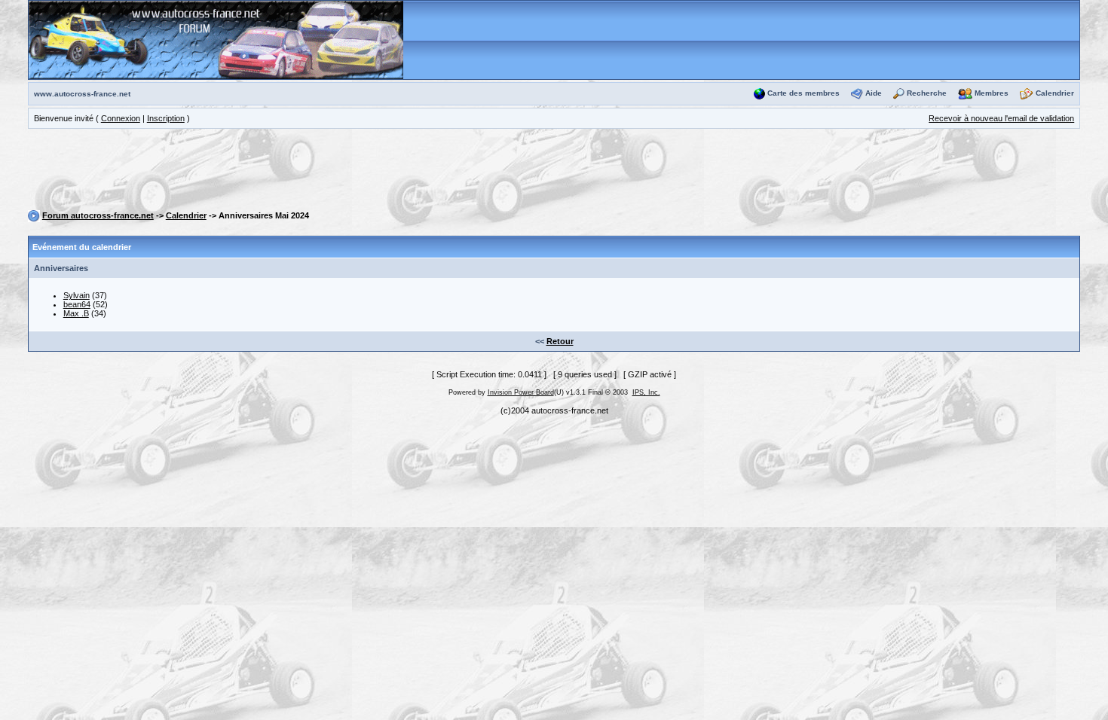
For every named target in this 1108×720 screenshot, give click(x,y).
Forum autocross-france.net (98, 215)
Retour (560, 341)
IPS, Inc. (646, 392)
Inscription (166, 118)
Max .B (76, 313)
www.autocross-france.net (82, 94)
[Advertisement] (554, 172)
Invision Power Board (521, 392)
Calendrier (1055, 93)
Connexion (120, 118)
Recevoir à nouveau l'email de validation (1001, 118)
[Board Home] (216, 39)
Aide (873, 93)
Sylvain (76, 295)
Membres (992, 93)
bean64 (76, 304)
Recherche (927, 93)
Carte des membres (803, 93)
